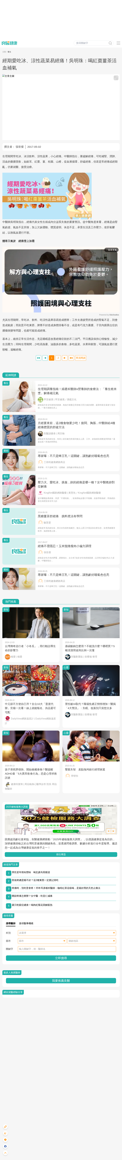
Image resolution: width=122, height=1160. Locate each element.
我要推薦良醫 (61, 980)
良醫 (4, 52)
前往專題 (61, 854)
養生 (9, 52)
